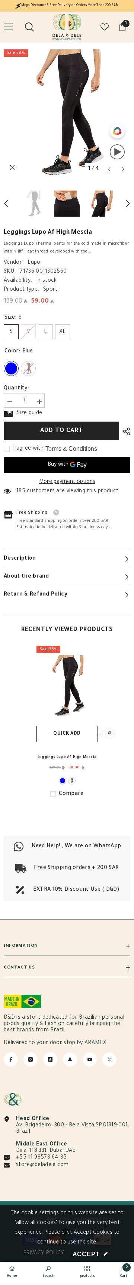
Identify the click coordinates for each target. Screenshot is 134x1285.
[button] (109, 169)
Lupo (34, 263)
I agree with (28, 449)
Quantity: (16, 389)
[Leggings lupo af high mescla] (67, 686)
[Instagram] (30, 1059)
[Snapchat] (70, 1059)
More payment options (67, 482)
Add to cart (61, 431)
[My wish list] (104, 27)
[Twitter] (109, 1059)
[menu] (8, 26)
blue (62, 780)
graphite (72, 780)
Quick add (67, 734)
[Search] (29, 26)
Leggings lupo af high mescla (67, 757)
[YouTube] (90, 1059)
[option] (67, 113)
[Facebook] (11, 1059)
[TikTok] (50, 1059)
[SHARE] (124, 431)
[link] (67, 868)
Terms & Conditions (71, 449)
